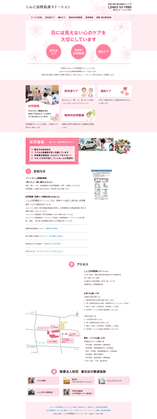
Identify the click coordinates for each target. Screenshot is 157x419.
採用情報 (89, 17)
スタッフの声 (73, 410)
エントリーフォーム (87, 410)
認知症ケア (50, 17)
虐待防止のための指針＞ (53, 244)
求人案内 (64, 410)
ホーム (52, 407)
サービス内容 (36, 17)
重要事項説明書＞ (52, 228)
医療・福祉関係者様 (104, 17)
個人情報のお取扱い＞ (57, 236)
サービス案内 (72, 407)
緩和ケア (61, 17)
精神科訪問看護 (75, 17)
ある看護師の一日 (52, 410)
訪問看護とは (61, 407)
